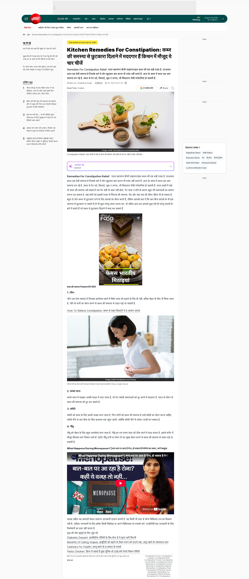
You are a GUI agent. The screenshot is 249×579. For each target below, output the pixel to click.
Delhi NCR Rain (192, 163)
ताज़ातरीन (76, 19)
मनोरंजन (120, 19)
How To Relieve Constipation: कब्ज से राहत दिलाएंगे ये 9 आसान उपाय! (103, 310)
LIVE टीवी (64, 19)
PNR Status (208, 153)
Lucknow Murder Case (196, 168)
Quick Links (191, 147)
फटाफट (111, 19)
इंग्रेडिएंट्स (98, 83)
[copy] (172, 88)
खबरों (81, 532)
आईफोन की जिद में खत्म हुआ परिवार (51, 27)
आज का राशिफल (92, 27)
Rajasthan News (193, 153)
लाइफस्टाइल (138, 19)
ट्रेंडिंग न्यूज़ (28, 82)
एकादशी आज (78, 27)
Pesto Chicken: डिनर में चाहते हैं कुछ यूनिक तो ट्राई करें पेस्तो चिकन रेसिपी (103, 551)
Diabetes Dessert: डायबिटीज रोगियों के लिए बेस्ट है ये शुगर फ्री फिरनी (101, 537)
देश (86, 19)
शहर (93, 19)
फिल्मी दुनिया (218, 158)
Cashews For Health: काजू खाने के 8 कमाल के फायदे (94, 546)
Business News (193, 158)
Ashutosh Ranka (209, 163)
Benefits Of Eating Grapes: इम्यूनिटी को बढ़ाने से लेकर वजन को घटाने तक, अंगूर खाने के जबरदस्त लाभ (117, 542)
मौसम (69, 27)
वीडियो (128, 19)
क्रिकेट (102, 19)
